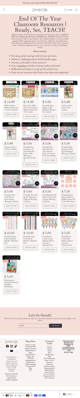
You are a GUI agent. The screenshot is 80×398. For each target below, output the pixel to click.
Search (49, 347)
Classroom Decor (30, 349)
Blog (30, 368)
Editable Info (49, 355)
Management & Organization (30, 361)
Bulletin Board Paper (30, 352)
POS (16, 393)
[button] (3, 10)
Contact (49, 349)
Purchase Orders (49, 366)
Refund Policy (49, 370)
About (49, 351)
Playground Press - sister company (49, 377)
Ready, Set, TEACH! (30, 357)
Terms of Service (49, 374)
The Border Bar (30, 347)
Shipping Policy (49, 368)
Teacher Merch (30, 366)
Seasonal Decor (31, 355)
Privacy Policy (49, 372)
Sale (30, 370)
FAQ (49, 357)
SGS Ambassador (49, 359)
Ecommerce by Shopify (26, 393)
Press (49, 353)
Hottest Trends (30, 345)
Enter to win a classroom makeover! (49, 363)
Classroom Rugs (30, 364)
